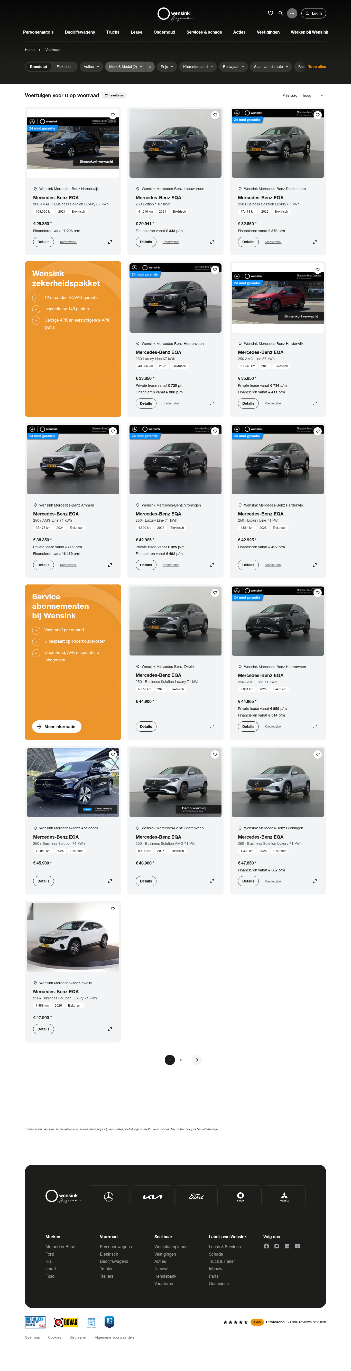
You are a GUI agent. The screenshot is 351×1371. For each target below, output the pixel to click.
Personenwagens (116, 1246)
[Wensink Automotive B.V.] (175, 13)
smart (50, 1268)
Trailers (106, 1276)
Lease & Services (225, 1246)
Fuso (49, 1276)
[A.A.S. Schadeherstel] (109, 1322)
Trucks (106, 1268)
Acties (160, 1261)
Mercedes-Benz (60, 1246)
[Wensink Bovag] (66, 1322)
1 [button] (170, 1060)
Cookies (54, 1337)
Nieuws (161, 1268)
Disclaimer (78, 1337)
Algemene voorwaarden (114, 1337)
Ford (49, 1253)
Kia (48, 1261)
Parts (213, 1276)
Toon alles (317, 66)
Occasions (219, 1283)
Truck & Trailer (222, 1261)
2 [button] (181, 1060)
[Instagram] (277, 1246)
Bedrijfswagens (114, 1261)
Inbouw (215, 1268)
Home (30, 49)
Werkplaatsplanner (171, 1246)
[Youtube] (297, 1246)
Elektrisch (109, 1253)
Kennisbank (165, 1276)
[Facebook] (266, 1246)
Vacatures (163, 1283)
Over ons (32, 1337)
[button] (196, 1060)
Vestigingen (165, 1253)
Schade (216, 1253)
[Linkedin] (287, 1246)
